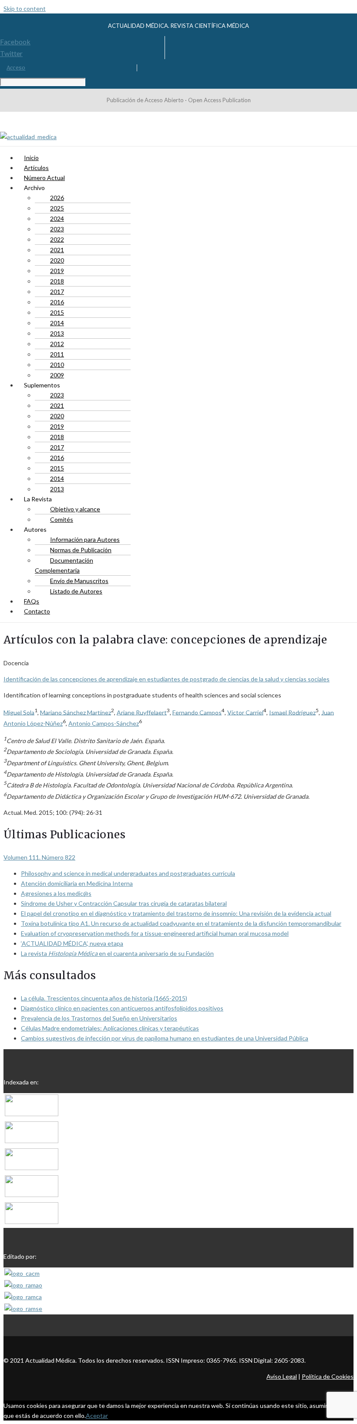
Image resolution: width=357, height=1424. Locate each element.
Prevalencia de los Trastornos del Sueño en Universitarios (99, 1018)
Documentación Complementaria (64, 565)
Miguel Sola (18, 712)
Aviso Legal (281, 1376)
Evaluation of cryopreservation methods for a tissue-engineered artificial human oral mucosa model (155, 933)
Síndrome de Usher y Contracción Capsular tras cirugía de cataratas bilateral (124, 903)
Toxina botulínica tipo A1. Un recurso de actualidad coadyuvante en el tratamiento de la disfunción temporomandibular (181, 923)
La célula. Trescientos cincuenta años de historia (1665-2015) (104, 998)
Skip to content (24, 8)
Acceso (16, 67)
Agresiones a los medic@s (56, 893)
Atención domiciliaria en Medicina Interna (77, 883)
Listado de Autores (76, 591)
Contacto (37, 611)
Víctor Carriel (245, 712)
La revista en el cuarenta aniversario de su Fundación (117, 953)
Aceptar (97, 1415)
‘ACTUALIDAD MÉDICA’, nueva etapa (72, 943)
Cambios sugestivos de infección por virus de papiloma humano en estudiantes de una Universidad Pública (164, 1038)
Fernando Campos (197, 712)
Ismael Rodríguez (292, 712)
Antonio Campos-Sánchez (103, 723)
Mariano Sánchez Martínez (75, 712)
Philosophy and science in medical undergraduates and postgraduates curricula (128, 873)
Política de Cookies (328, 1376)
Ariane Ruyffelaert (142, 712)
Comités (61, 519)
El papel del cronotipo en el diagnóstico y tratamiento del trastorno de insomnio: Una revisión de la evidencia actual (176, 913)
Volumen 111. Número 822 (39, 857)
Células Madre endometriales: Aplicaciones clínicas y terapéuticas (110, 1028)
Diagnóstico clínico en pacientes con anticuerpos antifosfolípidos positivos (122, 1008)
